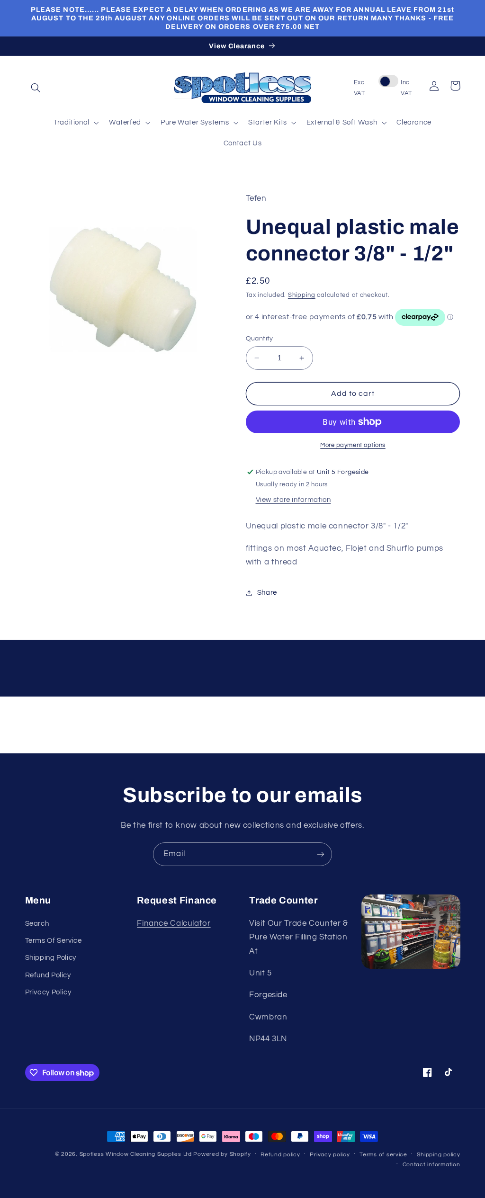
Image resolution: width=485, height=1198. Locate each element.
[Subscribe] (321, 854)
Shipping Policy (50, 957)
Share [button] (267, 592)
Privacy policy (330, 1154)
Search (37, 923)
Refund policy (280, 1154)
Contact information (431, 1164)
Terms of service (383, 1154)
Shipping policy (438, 1154)
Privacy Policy (48, 992)
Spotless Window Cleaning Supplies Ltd (136, 1154)
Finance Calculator (173, 923)
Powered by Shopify (222, 1154)
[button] (36, 88)
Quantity (259, 338)
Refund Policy (48, 975)
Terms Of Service (53, 940)
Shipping (301, 295)
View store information (293, 499)
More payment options (353, 445)
